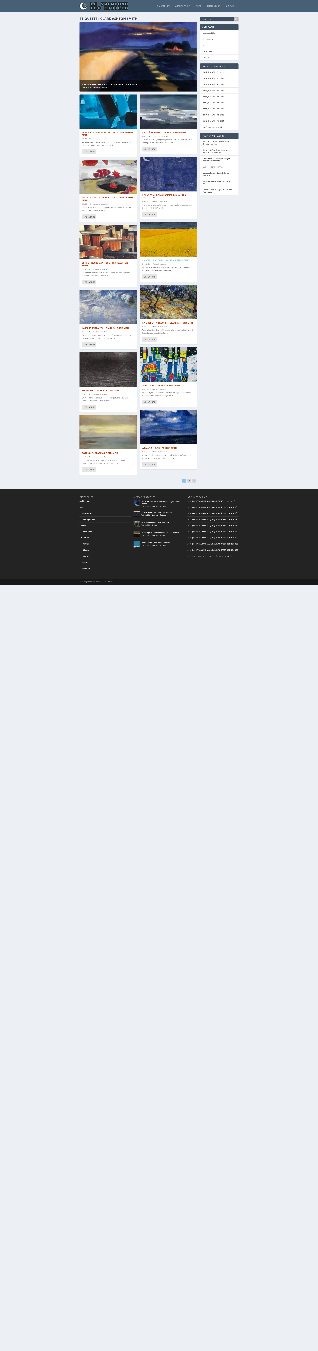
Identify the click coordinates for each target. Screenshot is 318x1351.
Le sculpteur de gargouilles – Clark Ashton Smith (107, 134)
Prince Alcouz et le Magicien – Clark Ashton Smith (108, 199)
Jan (193, 501)
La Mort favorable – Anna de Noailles (156, 512)
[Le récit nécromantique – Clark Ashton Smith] (108, 242)
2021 (205, 102)
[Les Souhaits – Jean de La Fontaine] (137, 544)
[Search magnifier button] (236, 19)
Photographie (89, 519)
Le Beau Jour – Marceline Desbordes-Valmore (160, 532)
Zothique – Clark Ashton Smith (100, 453)
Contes (86, 556)
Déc (236, 507)
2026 (205, 72)
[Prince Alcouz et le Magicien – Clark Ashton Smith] (108, 177)
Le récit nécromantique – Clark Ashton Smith (105, 264)
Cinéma (230, 6)
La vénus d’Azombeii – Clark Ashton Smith (166, 260)
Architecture (182, 6)
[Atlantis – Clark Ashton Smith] (168, 427)
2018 (205, 121)
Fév (197, 501)
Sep (224, 507)
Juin (212, 501)
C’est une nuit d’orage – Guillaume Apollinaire (217, 190)
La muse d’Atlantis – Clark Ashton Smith (105, 328)
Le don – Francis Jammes (213, 167)
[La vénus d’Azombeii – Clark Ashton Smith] (168, 239)
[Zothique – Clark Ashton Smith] (108, 432)
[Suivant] (194, 481)
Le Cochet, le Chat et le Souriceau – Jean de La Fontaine (160, 502)
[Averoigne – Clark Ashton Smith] (168, 364)
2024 (205, 84)
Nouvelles (104, 88)
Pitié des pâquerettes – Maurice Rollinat (216, 182)
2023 (205, 90)
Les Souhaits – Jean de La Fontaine (155, 543)
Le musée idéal (164, 6)
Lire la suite (89, 151)
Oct (228, 507)
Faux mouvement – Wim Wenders (155, 522)
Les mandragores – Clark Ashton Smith (109, 84)
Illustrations (88, 513)
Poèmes (86, 568)
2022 (205, 96)
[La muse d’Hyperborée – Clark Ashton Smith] (168, 302)
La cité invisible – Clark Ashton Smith (164, 132)
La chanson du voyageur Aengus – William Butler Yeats (217, 159)
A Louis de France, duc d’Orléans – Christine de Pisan (217, 143)
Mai (208, 501)
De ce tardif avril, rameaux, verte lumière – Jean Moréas (216, 151)
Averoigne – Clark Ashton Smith (161, 385)
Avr (204, 501)
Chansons (87, 550)
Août (220, 501)
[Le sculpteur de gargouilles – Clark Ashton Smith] (108, 111)
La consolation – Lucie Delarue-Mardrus (216, 174)
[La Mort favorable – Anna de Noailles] (137, 514)
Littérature (213, 6)
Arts (198, 6)
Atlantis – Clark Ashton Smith (160, 448)
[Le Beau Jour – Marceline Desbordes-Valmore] (137, 534)
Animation (87, 531)
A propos (109, 582)
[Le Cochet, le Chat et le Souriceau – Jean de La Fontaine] (137, 503)
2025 (205, 78)
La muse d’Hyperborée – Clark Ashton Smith (167, 322)
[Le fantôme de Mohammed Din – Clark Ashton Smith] (168, 174)
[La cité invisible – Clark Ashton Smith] (168, 111)
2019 (205, 115)
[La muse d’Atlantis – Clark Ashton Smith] (108, 307)
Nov (232, 507)
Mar (201, 501)
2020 (205, 109)
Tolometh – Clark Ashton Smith (100, 390)
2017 (205, 127)
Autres (155, 264)
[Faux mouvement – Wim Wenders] (137, 524)
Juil (216, 501)
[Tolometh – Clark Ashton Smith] (108, 369)
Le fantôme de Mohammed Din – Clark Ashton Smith (164, 196)
